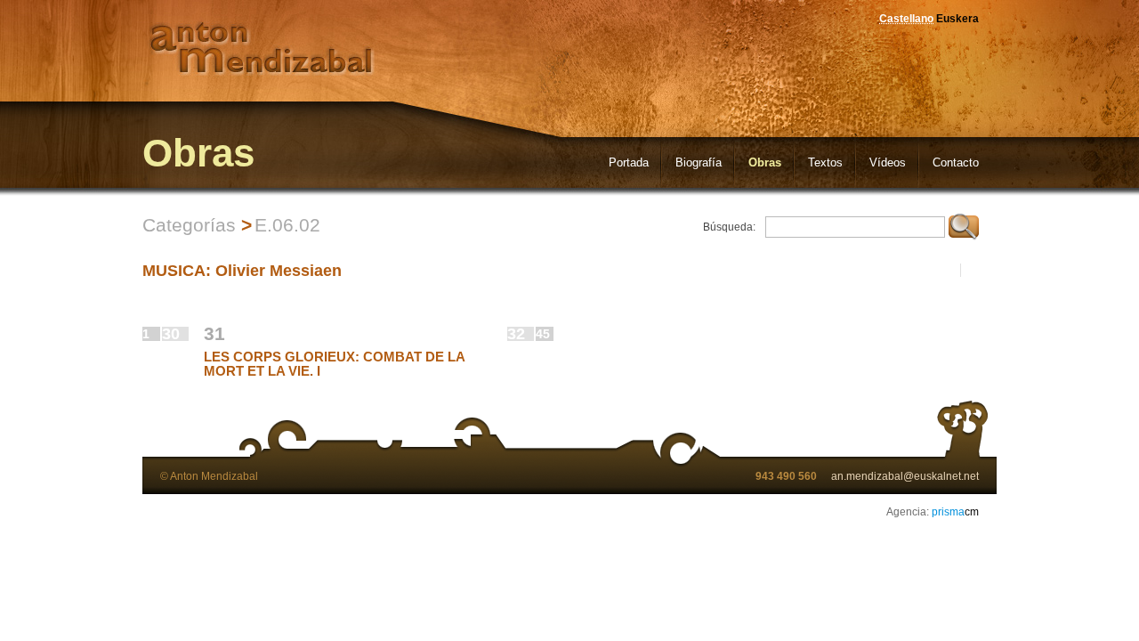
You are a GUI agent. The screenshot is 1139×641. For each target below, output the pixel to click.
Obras (764, 162)
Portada (629, 162)
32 (516, 334)
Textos (825, 162)
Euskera (957, 18)
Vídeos (887, 162)
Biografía (698, 162)
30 (171, 334)
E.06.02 (287, 225)
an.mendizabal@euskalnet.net (905, 476)
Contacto (956, 162)
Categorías (189, 225)
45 (543, 334)
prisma (955, 512)
